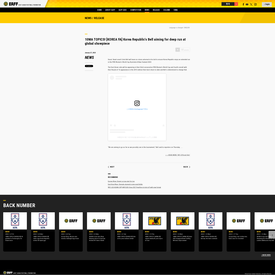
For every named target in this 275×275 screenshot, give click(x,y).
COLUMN (166, 10)
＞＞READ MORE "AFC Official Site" (177, 155)
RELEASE (156, 10)
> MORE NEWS (266, 255)
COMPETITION (135, 10)
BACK (185, 167)
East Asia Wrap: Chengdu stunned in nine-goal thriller (125, 184)
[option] (13, 232)
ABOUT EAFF (110, 10)
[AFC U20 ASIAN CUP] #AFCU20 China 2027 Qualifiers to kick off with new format (134, 187)
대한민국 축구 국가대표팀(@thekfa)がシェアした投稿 (137, 137)
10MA (175, 10)
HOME (99, 10)
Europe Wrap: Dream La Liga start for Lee (121, 181)
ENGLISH (187, 27)
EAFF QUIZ (123, 10)
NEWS (147, 10)
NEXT (112, 167)
